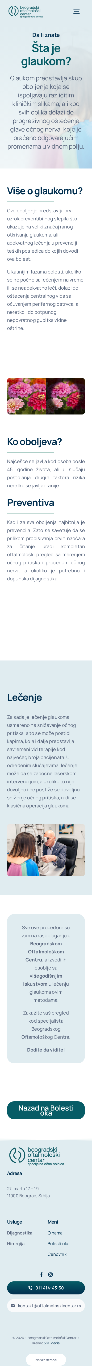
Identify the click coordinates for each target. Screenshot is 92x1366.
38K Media (52, 1343)
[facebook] (41, 1274)
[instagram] (50, 1274)
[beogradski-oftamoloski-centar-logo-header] (25, 7)
